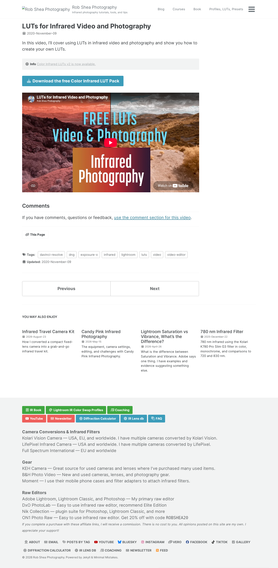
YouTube (36, 418)
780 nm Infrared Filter (221, 331)
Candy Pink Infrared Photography (101, 334)
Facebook (198, 542)
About (34, 542)
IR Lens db (135, 418)
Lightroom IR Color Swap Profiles (78, 410)
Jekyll (86, 557)
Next (155, 288)
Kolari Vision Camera (42, 438)
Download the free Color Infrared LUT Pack (75, 80)
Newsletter (63, 418)
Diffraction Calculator (99, 418)
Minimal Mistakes (105, 557)
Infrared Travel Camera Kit (48, 331)
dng (72, 255)
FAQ (158, 418)
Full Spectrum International (48, 450)
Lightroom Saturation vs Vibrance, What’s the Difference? (164, 336)
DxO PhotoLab (36, 505)
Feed (163, 550)
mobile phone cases (85, 480)
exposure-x (89, 255)
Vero (177, 542)
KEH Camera (34, 468)
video (157, 255)
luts (144, 255)
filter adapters (128, 480)
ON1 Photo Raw (37, 517)
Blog (161, 9)
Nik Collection (35, 511)
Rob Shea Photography (99, 9)
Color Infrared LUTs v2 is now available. (66, 64)
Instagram (154, 542)
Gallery (242, 542)
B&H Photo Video (39, 474)
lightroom (128, 255)
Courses (179, 9)
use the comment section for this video (152, 217)
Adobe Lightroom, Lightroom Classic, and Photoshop (73, 498)
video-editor (176, 255)
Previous (66, 288)
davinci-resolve (51, 255)
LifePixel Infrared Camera (46, 444)
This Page (37, 234)
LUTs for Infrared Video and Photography (86, 26)
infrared (109, 255)
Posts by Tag (78, 542)
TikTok (221, 542)
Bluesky (129, 542)
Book (197, 9)
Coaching (121, 410)
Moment (30, 480)
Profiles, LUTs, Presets (226, 9)
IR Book (35, 410)
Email (53, 542)
